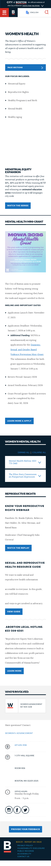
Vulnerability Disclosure (31, 848)
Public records (25, 851)
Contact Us (23, 856)
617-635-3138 (21, 745)
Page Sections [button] (15, 67)
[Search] (45, 12)
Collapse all (39, 453)
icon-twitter (25, 810)
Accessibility (24, 854)
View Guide (13, 612)
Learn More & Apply (19, 421)
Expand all (24, 453)
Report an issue (29, 842)
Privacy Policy (25, 845)
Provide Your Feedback (25, 829)
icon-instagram (9, 810)
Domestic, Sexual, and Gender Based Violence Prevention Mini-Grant (26, 349)
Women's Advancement (19, 733)
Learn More (14, 671)
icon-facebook (17, 810)
